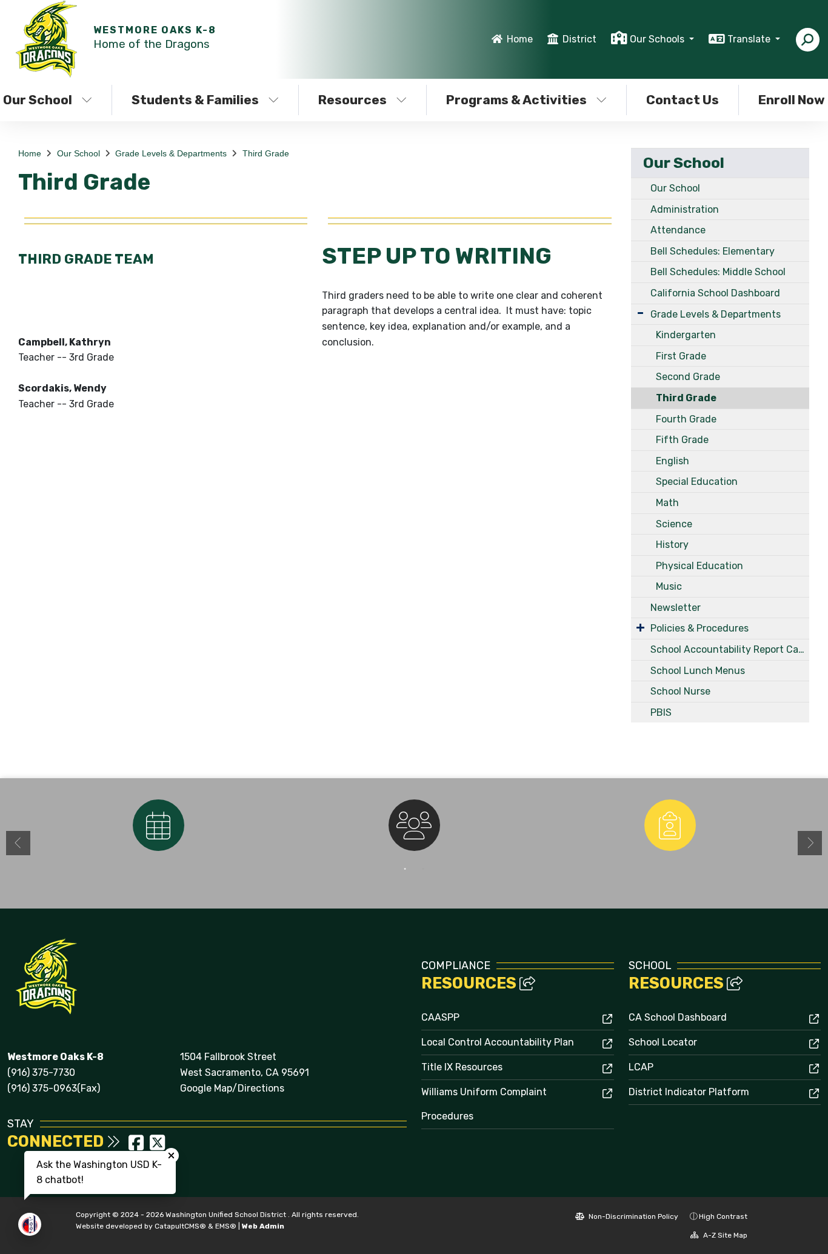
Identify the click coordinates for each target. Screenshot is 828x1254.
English (672, 461)
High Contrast (723, 1216)
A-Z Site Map (724, 1235)
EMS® (225, 1226)
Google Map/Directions (232, 1088)
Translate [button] (750, 39)
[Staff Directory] (414, 825)
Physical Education (699, 566)
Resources (352, 99)
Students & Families (195, 99)
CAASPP (440, 1017)
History (672, 544)
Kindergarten (686, 335)
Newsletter (675, 607)
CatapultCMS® (180, 1226)
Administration (684, 209)
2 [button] (423, 869)
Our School (78, 153)
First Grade (681, 356)
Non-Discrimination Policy (632, 1216)
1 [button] (405, 869)
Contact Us (682, 99)
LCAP (641, 1067)
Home (520, 39)
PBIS (661, 712)
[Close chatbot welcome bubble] (171, 1155)
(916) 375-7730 (41, 1072)
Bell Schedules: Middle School (718, 272)
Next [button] (810, 843)
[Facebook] (137, 1146)
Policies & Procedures (699, 628)
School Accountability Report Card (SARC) (729, 649)
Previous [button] (18, 843)
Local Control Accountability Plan (497, 1042)
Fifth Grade (682, 439)
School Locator (663, 1042)
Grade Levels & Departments (171, 153)
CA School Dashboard (678, 1017)
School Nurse (680, 691)
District (579, 39)
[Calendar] (158, 825)
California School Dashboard (715, 293)
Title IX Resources (461, 1067)
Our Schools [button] (658, 39)
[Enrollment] (670, 825)
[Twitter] (157, 1146)
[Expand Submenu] (640, 313)
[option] (158, 825)
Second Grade (688, 376)
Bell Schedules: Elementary (712, 251)
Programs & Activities (516, 99)
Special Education (697, 481)
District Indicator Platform (689, 1092)
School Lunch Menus (697, 670)
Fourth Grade (686, 419)
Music (669, 586)
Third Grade (265, 153)
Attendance (678, 230)
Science (674, 524)
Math (667, 503)
